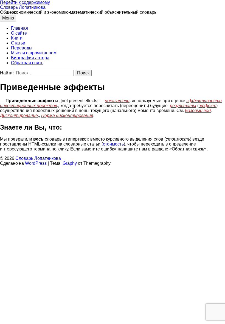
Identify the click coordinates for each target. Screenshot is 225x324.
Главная (19, 28)
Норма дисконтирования (67, 115)
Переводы (21, 48)
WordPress (36, 163)
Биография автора (30, 57)
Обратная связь (27, 62)
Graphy (70, 163)
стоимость (113, 144)
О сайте (19, 33)
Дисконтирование (19, 115)
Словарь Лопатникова (23, 7)
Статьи (18, 43)
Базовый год (198, 110)
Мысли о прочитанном (34, 53)
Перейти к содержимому (25, 2)
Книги (16, 38)
